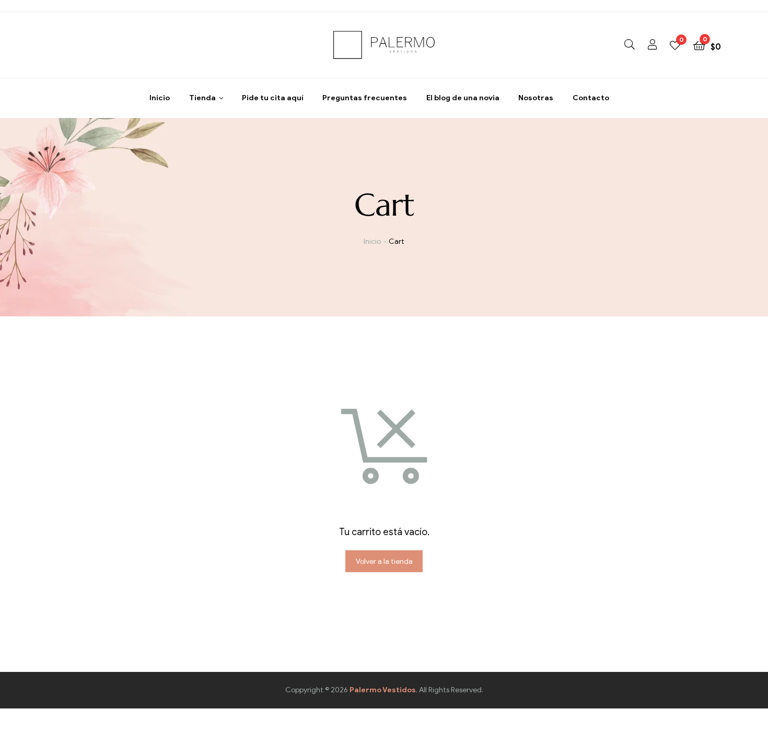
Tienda (202, 97)
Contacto (591, 97)
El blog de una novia (462, 97)
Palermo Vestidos (383, 689)
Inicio (159, 97)
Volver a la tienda (384, 561)
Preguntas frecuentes (364, 97)
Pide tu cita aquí (273, 97)
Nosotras (535, 97)
